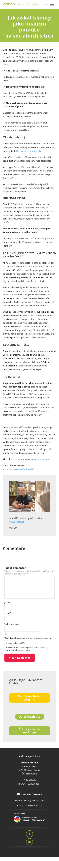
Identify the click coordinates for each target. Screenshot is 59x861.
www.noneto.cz (41, 459)
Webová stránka (11, 624)
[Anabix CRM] (21, 4)
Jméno (7, 602)
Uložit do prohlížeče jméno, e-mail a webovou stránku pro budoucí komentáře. (27, 640)
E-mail (7, 613)
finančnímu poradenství (30, 150)
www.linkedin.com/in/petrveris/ (18, 468)
